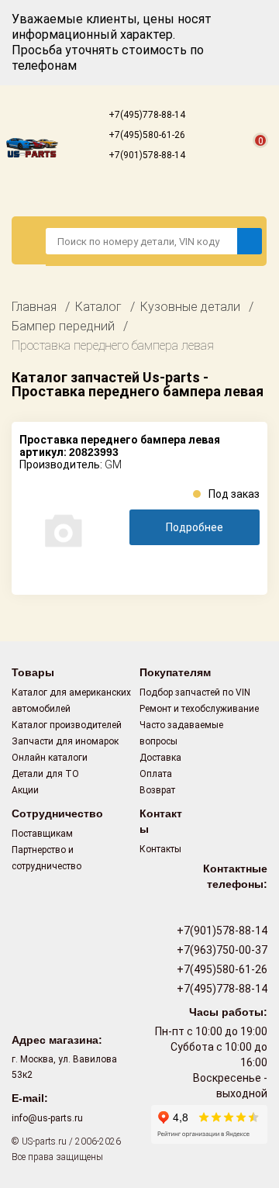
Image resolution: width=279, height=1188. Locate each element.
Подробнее (194, 527)
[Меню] (29, 240)
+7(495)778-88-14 (145, 114)
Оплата (156, 773)
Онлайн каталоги (50, 757)
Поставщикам (42, 833)
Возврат (157, 790)
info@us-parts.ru (47, 1118)
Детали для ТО (45, 773)
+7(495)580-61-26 (145, 135)
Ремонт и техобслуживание (199, 708)
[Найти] (249, 241)
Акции (25, 790)
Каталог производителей (67, 725)
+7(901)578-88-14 (145, 155)
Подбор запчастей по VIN (195, 692)
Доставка (160, 757)
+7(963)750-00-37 (220, 950)
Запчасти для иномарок (65, 741)
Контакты (160, 849)
